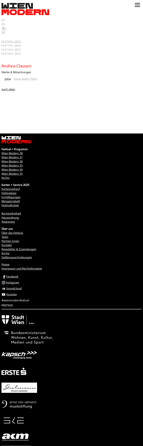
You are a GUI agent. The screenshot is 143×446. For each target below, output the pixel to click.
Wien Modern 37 (12, 157)
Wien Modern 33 (12, 174)
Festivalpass (8, 193)
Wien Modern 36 (12, 161)
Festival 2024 (11, 45)
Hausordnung (10, 217)
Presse (5, 264)
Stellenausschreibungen (16, 257)
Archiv (5, 178)
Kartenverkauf (10, 189)
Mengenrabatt (10, 201)
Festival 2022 (11, 54)
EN (3, 24)
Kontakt (6, 245)
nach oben (8, 89)
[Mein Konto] (3, 33)
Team (4, 237)
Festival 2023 (11, 49)
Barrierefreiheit (11, 213)
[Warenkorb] (5, 37)
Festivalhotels (10, 205)
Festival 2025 (11, 41)
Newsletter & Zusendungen (18, 249)
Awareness (8, 222)
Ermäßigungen (10, 197)
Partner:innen (10, 241)
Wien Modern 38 (12, 153)
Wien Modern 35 (12, 165)
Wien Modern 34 (12, 170)
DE (3, 20)
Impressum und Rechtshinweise (21, 268)
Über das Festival (12, 233)
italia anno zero (25, 79)
